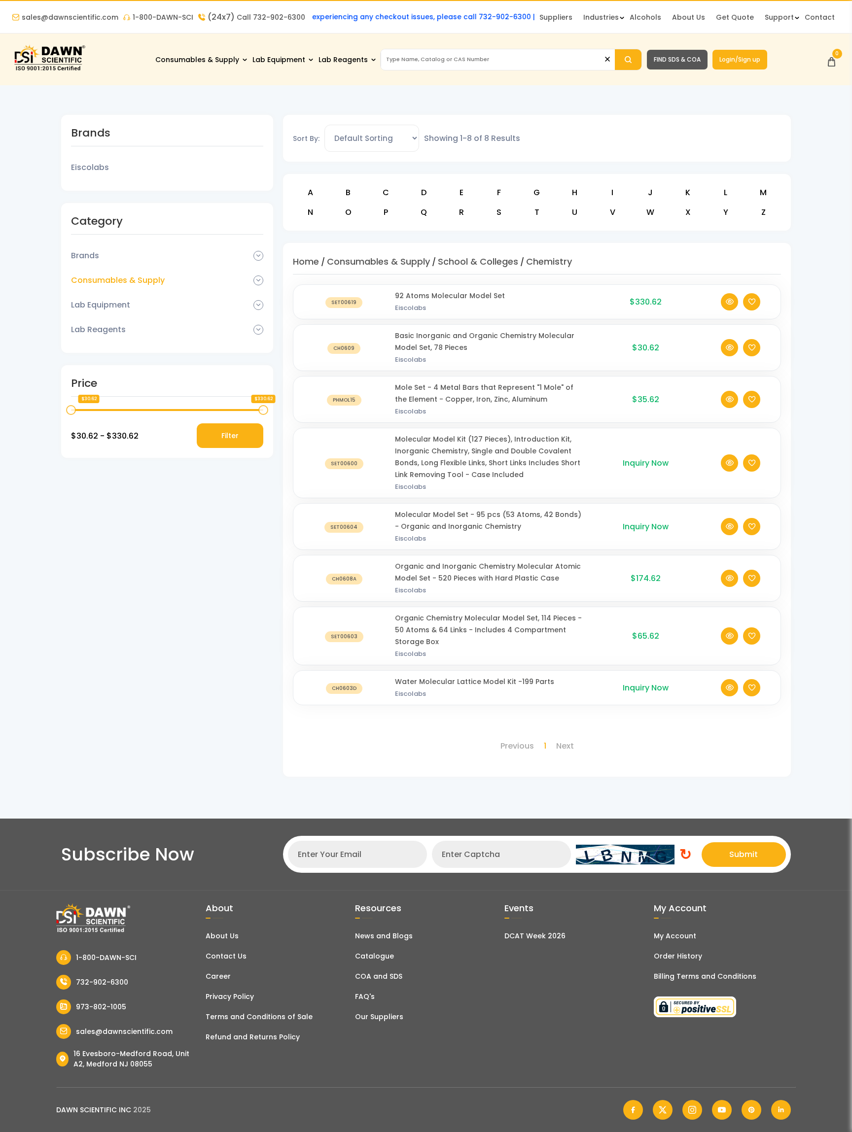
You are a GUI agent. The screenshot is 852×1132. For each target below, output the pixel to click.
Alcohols (645, 17)
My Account (675, 936)
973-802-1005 (101, 1007)
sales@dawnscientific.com (70, 17)
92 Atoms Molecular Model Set (450, 296)
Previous (517, 746)
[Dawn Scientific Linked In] (781, 1110)
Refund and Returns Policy (253, 1037)
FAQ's (365, 996)
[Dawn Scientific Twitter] (663, 1110)
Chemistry (549, 261)
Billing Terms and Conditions (705, 976)
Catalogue (374, 956)
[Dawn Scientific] (49, 70)
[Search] (628, 59)
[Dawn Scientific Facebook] (633, 1110)
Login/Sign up (739, 59)
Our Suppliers (379, 1017)
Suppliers (555, 17)
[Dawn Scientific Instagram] (692, 1110)
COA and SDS (378, 976)
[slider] (71, 410)
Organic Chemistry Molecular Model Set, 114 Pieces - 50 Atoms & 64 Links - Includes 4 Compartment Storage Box (488, 630)
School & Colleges (478, 261)
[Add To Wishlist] (751, 301)
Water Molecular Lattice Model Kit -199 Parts (474, 681)
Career (218, 976)
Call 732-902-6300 (256, 17)
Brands (85, 255)
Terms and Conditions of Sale (259, 1017)
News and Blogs (384, 936)
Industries (601, 17)
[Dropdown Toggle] (258, 256)
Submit (743, 854)
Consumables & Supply (197, 60)
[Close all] (607, 59)
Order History (678, 956)
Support (779, 17)
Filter (230, 436)
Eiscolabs (90, 167)
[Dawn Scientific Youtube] (722, 1110)
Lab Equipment (278, 60)
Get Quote (735, 17)
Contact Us (226, 956)
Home (306, 261)
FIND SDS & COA (677, 59)
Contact (820, 17)
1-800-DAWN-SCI (163, 17)
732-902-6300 (102, 982)
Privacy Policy (230, 996)
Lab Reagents (343, 60)
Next (565, 746)
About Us (688, 17)
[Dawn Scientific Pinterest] (751, 1110)
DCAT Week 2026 (535, 936)
